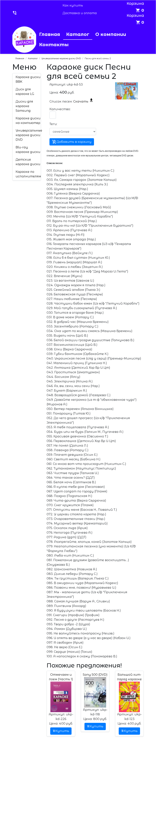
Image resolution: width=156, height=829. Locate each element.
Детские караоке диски (28, 162)
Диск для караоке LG (25, 91)
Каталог (77, 34)
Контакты (54, 44)
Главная (49, 34)
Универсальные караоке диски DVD (29, 135)
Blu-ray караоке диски (28, 149)
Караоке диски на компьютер (28, 120)
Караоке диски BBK (28, 79)
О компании (110, 34)
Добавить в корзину (72, 142)
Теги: (53, 124)
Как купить (73, 5)
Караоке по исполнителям (28, 174)
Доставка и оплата (80, 13)
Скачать (83, 101)
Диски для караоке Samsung (24, 106)
